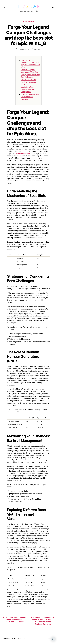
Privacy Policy (22, 639)
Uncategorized (28, 21)
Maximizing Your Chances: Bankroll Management (27, 89)
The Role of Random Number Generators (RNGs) (28, 82)
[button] (53, 639)
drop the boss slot (23, 154)
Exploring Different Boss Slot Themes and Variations (30, 96)
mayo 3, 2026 (37, 49)
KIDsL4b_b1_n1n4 (24, 49)
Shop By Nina (12, 639)
